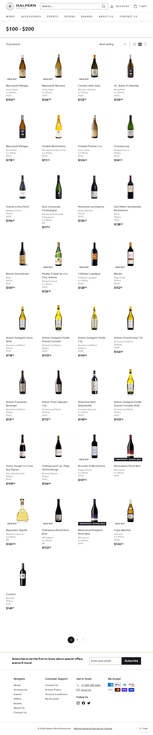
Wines (10, 16)
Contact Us (129, 16)
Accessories (31, 16)
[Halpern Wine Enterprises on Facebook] (83, 703)
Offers (69, 16)
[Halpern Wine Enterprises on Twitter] (88, 703)
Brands (87, 16)
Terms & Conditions (56, 694)
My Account (52, 698)
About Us (106, 16)
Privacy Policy (53, 689)
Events (52, 16)
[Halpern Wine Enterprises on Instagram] (78, 703)
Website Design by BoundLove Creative (93, 728)
